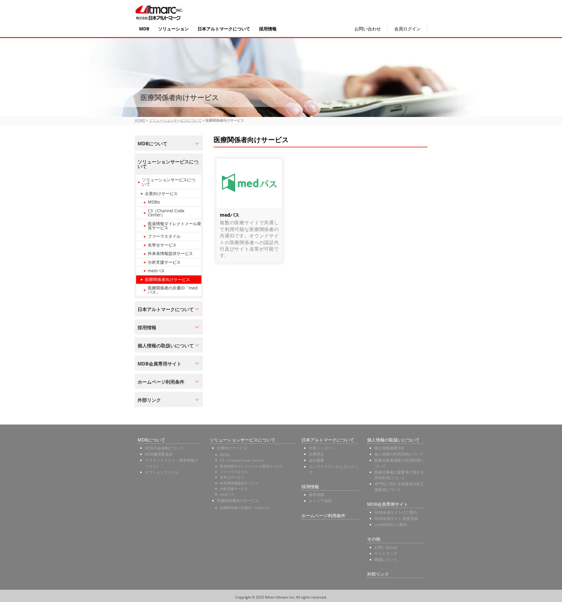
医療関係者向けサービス (167, 279)
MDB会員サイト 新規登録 (396, 518)
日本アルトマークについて (224, 29)
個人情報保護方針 (389, 448)
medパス (229, 215)
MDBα (154, 202)
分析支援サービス (164, 262)
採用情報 (268, 29)
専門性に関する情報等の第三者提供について (399, 486)
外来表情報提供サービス (170, 253)
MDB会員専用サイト (387, 504)
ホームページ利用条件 (323, 515)
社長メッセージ (322, 448)
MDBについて (151, 440)
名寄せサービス (162, 245)
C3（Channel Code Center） (166, 213)
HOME (140, 120)
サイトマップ (385, 553)
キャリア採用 (320, 500)
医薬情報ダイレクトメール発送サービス (174, 225)
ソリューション (173, 29)
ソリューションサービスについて (175, 120)
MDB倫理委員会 (158, 454)
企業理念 (316, 454)
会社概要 (316, 460)
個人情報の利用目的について (399, 454)
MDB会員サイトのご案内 (395, 512)
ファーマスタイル (164, 236)
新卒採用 (316, 494)
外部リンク (378, 574)
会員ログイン (407, 29)
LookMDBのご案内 (390, 524)
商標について (385, 559)
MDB (144, 29)
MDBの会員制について (164, 448)
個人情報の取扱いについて (393, 440)
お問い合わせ (367, 29)
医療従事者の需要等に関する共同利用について (399, 475)
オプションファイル (162, 472)
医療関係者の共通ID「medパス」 (173, 290)
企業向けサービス (161, 193)
